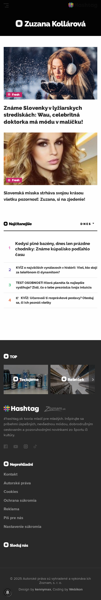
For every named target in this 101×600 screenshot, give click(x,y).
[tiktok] (35, 447)
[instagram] (26, 447)
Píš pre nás (13, 517)
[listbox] (80, 224)
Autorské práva (17, 483)
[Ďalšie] (93, 379)
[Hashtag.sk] (82, 5)
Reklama (11, 509)
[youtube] (15, 447)
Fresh (15, 94)
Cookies (11, 491)
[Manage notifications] (8, 592)
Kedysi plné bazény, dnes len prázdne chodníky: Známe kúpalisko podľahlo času (52, 249)
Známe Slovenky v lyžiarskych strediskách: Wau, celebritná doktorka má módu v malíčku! (43, 115)
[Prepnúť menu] (6, 5)
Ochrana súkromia (20, 500)
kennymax (43, 589)
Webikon (76, 589)
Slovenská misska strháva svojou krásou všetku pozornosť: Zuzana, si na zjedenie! (44, 196)
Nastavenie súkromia (22, 526)
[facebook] (6, 447)
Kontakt (10, 474)
